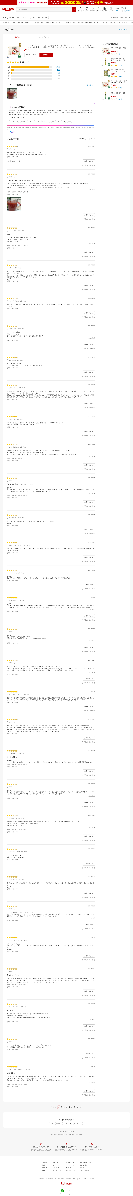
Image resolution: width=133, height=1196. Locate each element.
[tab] (19, 37)
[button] (87, 9)
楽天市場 (4, 23)
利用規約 (86, 127)
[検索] (74, 9)
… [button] (10, 23)
